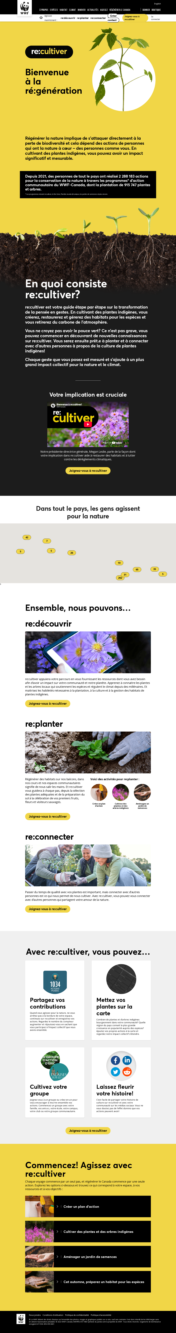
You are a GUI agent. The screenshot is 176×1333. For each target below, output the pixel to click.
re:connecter (98, 17)
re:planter (83, 17)
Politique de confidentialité (77, 1315)
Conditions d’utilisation (53, 1315)
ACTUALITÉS (92, 9)
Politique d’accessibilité (101, 1315)
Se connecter (155, 18)
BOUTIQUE (156, 9)
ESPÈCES (54, 9)
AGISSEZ (104, 9)
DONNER (146, 9)
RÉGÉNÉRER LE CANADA (120, 9)
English (157, 3)
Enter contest (112, 18)
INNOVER (82, 9)
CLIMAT (72, 9)
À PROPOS (44, 9)
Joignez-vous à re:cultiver (88, 470)
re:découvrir (68, 17)
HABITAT (63, 9)
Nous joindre (35, 1315)
